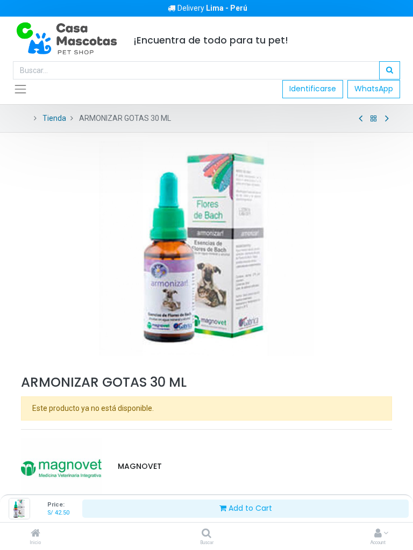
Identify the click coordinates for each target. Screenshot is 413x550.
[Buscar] (206, 534)
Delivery (212, 8)
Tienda (54, 118)
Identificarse (312, 88)
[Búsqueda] (389, 70)
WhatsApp (373, 88)
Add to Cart (249, 508)
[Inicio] (35, 534)
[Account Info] (378, 534)
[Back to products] (373, 119)
